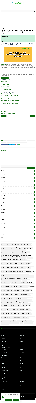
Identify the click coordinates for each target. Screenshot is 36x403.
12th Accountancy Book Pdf (23, 275)
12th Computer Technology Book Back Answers (26, 293)
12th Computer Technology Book (16, 293)
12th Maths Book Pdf (17, 306)
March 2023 (18, 173)
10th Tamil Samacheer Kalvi (13, 263)
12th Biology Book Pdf (18, 278)
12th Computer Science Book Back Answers (26, 290)
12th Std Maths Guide (4, 316)
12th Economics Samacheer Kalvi (15, 297)
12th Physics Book (13, 309)
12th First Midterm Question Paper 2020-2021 (26, 301)
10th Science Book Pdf (18, 256)
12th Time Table (16, 318)
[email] (20, 144)
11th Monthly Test (18, 268)
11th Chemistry (20, 360)
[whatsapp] (19, 144)
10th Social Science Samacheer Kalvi (16, 260)
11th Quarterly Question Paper (25, 270)
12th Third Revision (11, 318)
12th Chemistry (20, 332)
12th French (20, 302)
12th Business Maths (3, 341)
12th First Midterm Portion (4, 301)
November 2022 (18, 178)
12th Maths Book (3, 306)
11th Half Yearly (3, 268)
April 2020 (18, 220)
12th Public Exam (3, 350)
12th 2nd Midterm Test (21, 353)
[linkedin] (17, 144)
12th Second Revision (19, 314)
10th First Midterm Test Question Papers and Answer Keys (9, 103)
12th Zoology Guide (19, 320)
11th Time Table (3, 274)
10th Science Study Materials (5, 87)
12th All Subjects (3, 342)
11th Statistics (20, 367)
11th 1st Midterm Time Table (4, 266)
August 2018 (18, 237)
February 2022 (18, 191)
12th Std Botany (25, 314)
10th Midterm (27, 251)
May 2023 (18, 170)
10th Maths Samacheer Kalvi (13, 251)
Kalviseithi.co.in (3, 64)
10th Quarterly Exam (27, 252)
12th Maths (29, 305)
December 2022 (18, 177)
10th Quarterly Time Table (16, 255)
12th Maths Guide (23, 306)
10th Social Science (3, 388)
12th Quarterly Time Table (4, 314)
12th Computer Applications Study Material (6, 290)
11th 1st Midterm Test (4, 381)
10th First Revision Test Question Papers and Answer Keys (9, 98)
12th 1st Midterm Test (4, 353)
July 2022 (18, 184)
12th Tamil (19, 316)
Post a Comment (3, 150)
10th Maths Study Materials (5, 86)
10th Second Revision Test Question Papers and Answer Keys (10, 100)
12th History (19, 338)
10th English (2, 244)
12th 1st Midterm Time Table (4, 275)
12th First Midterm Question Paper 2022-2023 (7, 302)
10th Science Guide (25, 256)
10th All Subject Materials (21, 388)
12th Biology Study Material (22, 279)
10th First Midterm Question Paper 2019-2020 (8, 27)
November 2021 (18, 195)
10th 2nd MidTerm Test (21, 399)
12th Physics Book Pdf (28, 309)
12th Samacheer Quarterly (12, 314)
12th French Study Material (13, 305)
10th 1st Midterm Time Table (30, 140)
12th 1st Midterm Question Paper (24, 274)
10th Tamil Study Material (21, 263)
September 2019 (18, 227)
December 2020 (18, 209)
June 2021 (18, 202)
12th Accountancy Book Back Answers (14, 275)
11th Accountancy (3, 364)
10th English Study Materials (5, 84)
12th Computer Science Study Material (6, 293)
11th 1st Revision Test (21, 378)
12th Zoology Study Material (13, 321)
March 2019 (18, 234)
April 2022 (18, 188)
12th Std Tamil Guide (10, 316)
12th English (30, 297)
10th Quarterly (14, 252)
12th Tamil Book (24, 316)
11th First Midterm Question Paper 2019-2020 (7, 267)
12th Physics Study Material (28, 310)
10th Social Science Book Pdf (15, 259)
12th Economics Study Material (24, 297)
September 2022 (18, 181)
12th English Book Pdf (18, 298)
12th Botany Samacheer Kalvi (14, 282)
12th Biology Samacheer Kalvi (14, 279)
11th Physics (2, 360)
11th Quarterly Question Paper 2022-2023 (29, 271)
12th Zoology (21, 318)
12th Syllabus (15, 316)
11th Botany (19, 361)
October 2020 (18, 212)
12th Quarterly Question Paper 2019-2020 (15, 313)
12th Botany (28, 279)
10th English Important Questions (5, 245)
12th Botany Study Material (22, 282)
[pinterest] (15, 144)
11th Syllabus (20, 370)
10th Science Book (3, 256)
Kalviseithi (2, 33)
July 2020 (18, 216)
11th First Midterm (11, 266)
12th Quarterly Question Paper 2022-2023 (26, 313)
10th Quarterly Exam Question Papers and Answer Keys (9, 93)
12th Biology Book (3, 278)
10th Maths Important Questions (5, 251)
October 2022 (18, 180)
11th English (19, 357)
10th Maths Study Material (21, 251)
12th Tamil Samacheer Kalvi (24, 317)
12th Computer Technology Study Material (24, 294)
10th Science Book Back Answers (11, 256)
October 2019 (18, 226)
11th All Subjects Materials (4, 370)
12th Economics (3, 338)
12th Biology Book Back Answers (11, 278)
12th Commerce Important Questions (29, 286)
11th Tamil (2, 357)
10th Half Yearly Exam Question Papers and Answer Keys (9, 95)
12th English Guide (24, 298)
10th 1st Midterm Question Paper (22, 140)
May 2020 (18, 219)
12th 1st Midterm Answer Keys (15, 274)
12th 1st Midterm (8, 274)
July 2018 (18, 238)
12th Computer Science (21, 335)
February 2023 (18, 174)
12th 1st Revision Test (21, 350)
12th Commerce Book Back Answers (5, 286)
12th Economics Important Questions (5, 297)
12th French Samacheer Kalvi (4, 305)
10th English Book (7, 244)
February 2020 (18, 223)
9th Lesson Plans (28, 321)
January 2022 (18, 192)
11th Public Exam (24, 268)
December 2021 (18, 194)
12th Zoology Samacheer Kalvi (5, 321)
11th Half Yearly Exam (21, 377)
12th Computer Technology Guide (5, 294)
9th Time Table (6, 324)
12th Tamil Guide (9, 317)
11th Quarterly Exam (11, 270)
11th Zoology (2, 363)
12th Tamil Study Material (4, 318)
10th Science (29, 255)
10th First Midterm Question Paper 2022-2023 (7, 248)
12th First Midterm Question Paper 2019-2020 (14, 301)
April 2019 (18, 233)
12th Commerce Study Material (14, 287)
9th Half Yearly (23, 321)
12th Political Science (21, 341)
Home (1, 27)
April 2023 (18, 171)
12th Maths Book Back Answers (10, 306)
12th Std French (29, 314)
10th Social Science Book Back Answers (6, 259)
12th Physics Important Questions (11, 310)
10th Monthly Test (3, 252)
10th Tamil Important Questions (5, 263)
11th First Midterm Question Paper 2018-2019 (28, 266)
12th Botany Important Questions (5, 282)
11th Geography (3, 367)
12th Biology (2, 334)
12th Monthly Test (3, 309)
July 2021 (18, 201)
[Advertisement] (18, 19)
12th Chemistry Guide (20, 283)
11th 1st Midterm (8, 264)
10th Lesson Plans (26, 248)
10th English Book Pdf (22, 244)
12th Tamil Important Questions (16, 317)
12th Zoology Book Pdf (13, 320)
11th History (19, 366)
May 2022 (18, 187)
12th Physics (8, 309)
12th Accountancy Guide (30, 275)
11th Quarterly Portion (18, 270)
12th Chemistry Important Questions (29, 283)
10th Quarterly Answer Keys (20, 252)
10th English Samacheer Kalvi (14, 245)
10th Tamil (28, 260)
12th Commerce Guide (21, 286)
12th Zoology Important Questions (27, 320)
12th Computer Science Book (16, 290)
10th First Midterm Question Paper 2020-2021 (26, 247)
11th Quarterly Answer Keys (4, 270)
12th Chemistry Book (29, 282)
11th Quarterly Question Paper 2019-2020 (18, 271)
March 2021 (18, 206)
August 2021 (18, 199)
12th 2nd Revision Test (4, 352)
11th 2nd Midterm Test (21, 381)
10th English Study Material (22, 245)
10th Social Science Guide (23, 259)
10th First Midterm (3, 142)
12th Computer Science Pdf (25, 291)
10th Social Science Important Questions (6, 260)
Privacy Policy (14, 397)
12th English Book (3, 298)
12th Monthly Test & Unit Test (22, 344)
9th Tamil (2, 324)
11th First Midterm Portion (18, 266)
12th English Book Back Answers (11, 298)
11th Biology (2, 361)
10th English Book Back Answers (15, 244)
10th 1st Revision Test (21, 396)
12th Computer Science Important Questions (15, 291)
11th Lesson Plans (8, 268)
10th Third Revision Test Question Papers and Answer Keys (10, 101)
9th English (19, 321)
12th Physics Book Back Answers (20, 309)
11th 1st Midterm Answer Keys (15, 264)
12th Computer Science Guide (5, 291)
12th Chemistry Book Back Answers (5, 283)
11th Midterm (13, 268)
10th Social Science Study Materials (6, 89)
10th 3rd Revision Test (21, 397)
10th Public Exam (9, 252)
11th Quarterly (29, 268)
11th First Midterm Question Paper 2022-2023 (19, 267)
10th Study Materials (4, 81)
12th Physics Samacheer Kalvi (20, 310)
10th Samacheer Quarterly (23, 255)
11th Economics (3, 366)
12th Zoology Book (26, 318)
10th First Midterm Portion (10, 142)
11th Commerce (20, 364)
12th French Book (25, 302)
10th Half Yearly (21, 248)
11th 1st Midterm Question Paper (24, 264)
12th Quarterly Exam (3, 349)
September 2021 (18, 198)
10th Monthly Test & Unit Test (5, 111)
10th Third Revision (27, 263)
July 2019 (18, 230)
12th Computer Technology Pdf (14, 294)
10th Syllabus (3, 108)
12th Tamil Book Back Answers (30, 316)
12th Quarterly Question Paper (5, 313)
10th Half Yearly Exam (21, 394)
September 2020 (18, 213)
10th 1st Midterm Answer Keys (12, 140)
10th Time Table (3, 264)
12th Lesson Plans (24, 305)
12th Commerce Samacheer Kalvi (5, 287)
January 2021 (18, 208)
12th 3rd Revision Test (21, 352)
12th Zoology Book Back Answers (5, 320)
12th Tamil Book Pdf (3, 317)
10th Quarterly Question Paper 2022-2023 (6, 255)
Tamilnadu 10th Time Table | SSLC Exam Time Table (9, 113)
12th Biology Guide (24, 278)
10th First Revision (16, 248)
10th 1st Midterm (5, 140)
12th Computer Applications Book (23, 287)
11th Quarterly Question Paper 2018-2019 (6, 271)
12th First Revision (16, 302)
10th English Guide (28, 244)
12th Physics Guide (3, 310)
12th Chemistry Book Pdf (14, 283)
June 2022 (18, 185)
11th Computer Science (21, 363)
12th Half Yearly (19, 305)
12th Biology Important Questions (5, 279)
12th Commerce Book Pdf (14, 286)
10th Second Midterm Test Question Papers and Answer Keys (10, 105)
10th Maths (31, 248)
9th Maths (32, 321)
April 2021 (18, 205)
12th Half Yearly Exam (21, 349)
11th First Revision (28, 267)
